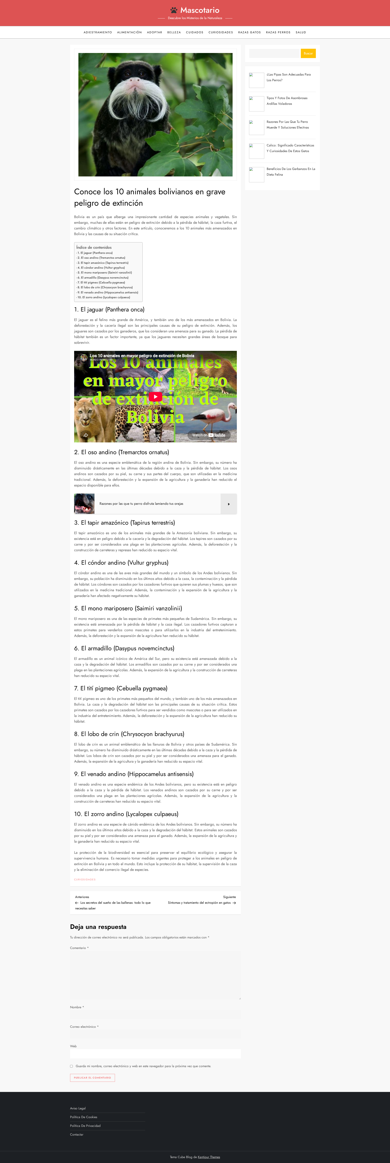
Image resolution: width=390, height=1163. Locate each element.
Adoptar (154, 32)
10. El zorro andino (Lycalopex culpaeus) (104, 297)
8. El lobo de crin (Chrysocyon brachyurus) (105, 287)
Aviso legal (78, 1108)
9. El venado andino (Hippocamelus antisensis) (108, 292)
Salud (301, 32)
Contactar (76, 1134)
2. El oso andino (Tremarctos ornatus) (101, 258)
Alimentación (129, 32)
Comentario (79, 948)
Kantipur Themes (209, 1157)
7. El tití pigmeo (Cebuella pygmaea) (101, 282)
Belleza (174, 32)
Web (73, 1046)
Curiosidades (221, 32)
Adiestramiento (98, 32)
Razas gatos (249, 32)
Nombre (77, 1007)
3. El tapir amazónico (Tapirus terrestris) (103, 263)
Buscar (308, 53)
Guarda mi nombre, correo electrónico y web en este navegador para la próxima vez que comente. (143, 1066)
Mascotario (200, 10)
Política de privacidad (85, 1125)
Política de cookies (83, 1117)
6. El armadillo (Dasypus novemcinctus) (103, 278)
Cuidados (195, 32)
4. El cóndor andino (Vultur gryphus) (101, 268)
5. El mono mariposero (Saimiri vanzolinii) (105, 272)
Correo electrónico (84, 1026)
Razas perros (278, 32)
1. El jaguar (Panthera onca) (95, 253)
